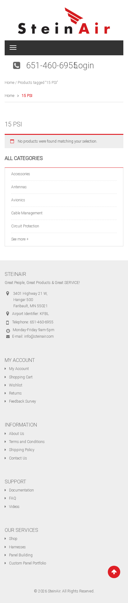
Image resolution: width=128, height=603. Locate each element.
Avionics (18, 200)
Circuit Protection (25, 226)
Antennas (19, 187)
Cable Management (27, 213)
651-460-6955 (52, 66)
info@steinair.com (39, 336)
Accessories (20, 174)
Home (9, 82)
